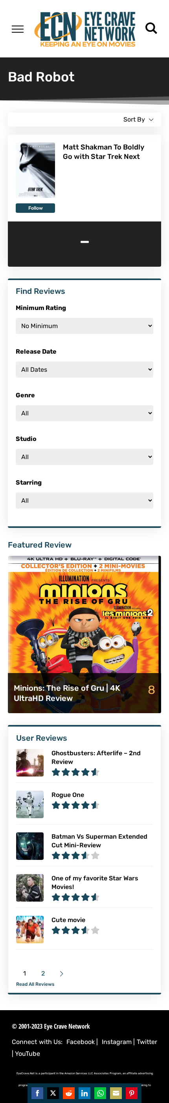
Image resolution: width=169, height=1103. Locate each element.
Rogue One (67, 795)
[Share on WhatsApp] (100, 1093)
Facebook (80, 1042)
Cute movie (68, 920)
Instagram (117, 1042)
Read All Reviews (35, 984)
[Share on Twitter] (53, 1093)
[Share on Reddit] (69, 1093)
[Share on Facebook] (37, 1093)
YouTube (27, 1053)
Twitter (147, 1042)
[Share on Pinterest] (132, 1093)
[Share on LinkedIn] (84, 1093)
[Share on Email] (116, 1093)
